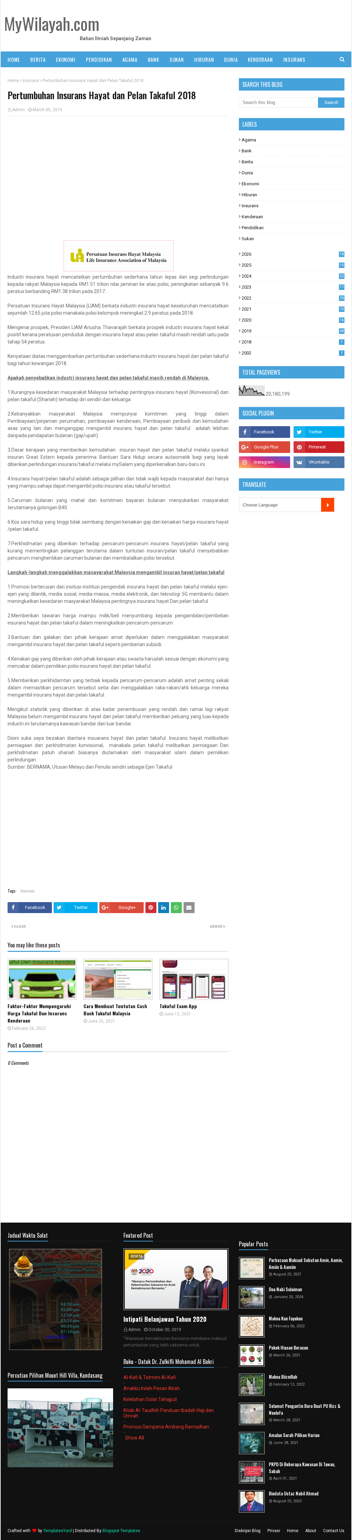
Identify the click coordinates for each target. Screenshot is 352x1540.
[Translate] (327, 505)
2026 (293, 254)
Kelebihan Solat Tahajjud (150, 1399)
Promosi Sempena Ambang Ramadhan (166, 1427)
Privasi (273, 1530)
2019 (293, 331)
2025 (293, 265)
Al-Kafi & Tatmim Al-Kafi (149, 1377)
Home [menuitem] (14, 59)
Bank (247, 150)
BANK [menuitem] (153, 59)
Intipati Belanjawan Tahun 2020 (165, 1319)
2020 (293, 320)
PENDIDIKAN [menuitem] (99, 59)
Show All (134, 1437)
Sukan (248, 238)
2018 (292, 342)
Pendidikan (253, 227)
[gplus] (264, 447)
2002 (292, 352)
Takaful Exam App (178, 1006)
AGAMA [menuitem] (130, 59)
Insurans (30, 80)
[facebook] (264, 432)
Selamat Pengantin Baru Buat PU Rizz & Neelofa (304, 1409)
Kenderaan (252, 216)
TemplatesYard (57, 1530)
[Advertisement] (118, 171)
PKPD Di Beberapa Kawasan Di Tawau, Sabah (302, 1467)
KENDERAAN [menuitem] (260, 59)
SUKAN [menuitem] (176, 59)
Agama (249, 139)
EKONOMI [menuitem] (66, 59)
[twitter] (319, 432)
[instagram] (264, 462)
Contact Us (333, 1530)
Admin (18, 109)
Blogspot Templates (121, 1530)
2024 (293, 276)
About (310, 1530)
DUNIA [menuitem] (231, 59)
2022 (293, 298)
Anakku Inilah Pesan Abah (151, 1388)
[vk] (319, 462)
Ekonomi (250, 183)
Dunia (247, 172)
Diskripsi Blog (248, 1530)
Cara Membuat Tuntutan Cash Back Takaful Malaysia (115, 1009)
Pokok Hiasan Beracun (288, 1347)
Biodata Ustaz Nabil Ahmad (294, 1493)
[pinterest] (319, 447)
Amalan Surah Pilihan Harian (294, 1435)
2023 (293, 287)
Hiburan (249, 194)
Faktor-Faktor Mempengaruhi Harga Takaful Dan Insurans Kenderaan (39, 1013)
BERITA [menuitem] (38, 59)
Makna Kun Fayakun (285, 1318)
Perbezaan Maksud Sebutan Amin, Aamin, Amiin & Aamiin (306, 1263)
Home (13, 80)
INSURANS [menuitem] (294, 59)
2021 (293, 309)
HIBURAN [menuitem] (204, 59)
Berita (247, 161)
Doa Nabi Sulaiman (285, 1289)
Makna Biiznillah (283, 1377)
